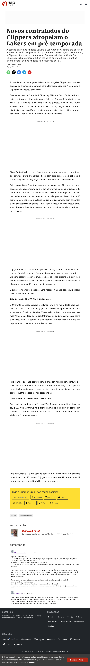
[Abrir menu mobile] (86, 4)
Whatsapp (38, 497)
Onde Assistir (66, 621)
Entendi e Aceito (77, 660)
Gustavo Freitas (15, 65)
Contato (51, 626)
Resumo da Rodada (26, 515)
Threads (55, 503)
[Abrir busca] (80, 4)
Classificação (53, 621)
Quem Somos (79, 621)
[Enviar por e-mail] (30, 72)
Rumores (61, 617)
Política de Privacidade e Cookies (21, 662)
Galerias (79, 617)
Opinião (70, 617)
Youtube (64, 497)
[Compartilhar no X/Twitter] (14, 72)
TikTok (43, 503)
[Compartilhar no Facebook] (19, 72)
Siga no (16, 497)
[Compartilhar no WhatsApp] (8, 72)
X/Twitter (19, 503)
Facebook (31, 503)
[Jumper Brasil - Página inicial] (8, 3)
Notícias (13, 515)
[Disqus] (45, 576)
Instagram (51, 497)
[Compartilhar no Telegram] (24, 72)
